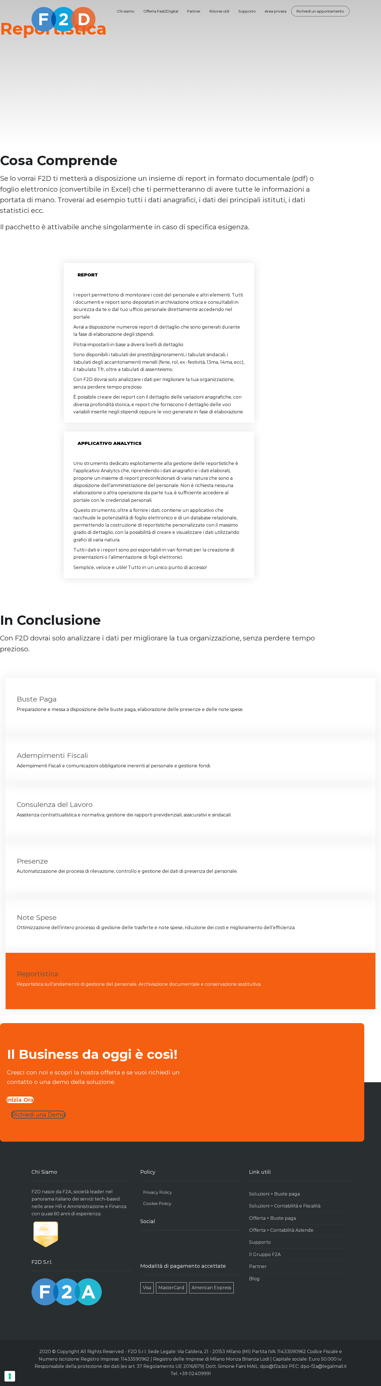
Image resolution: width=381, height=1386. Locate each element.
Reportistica (37, 974)
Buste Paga (37, 699)
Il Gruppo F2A (265, 1254)
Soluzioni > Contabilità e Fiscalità (284, 1206)
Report (88, 275)
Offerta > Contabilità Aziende (281, 1230)
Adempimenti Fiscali (52, 755)
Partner (194, 11)
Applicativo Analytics (110, 443)
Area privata (275, 11)
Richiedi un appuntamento (320, 11)
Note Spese (37, 917)
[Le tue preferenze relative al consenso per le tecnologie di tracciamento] (9, 1376)
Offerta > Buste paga (272, 1218)
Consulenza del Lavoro (55, 804)
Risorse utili (219, 11)
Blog (254, 1278)
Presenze (32, 861)
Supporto (247, 11)
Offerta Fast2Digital (160, 11)
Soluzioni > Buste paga (274, 1194)
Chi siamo (125, 11)
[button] (159, 275)
